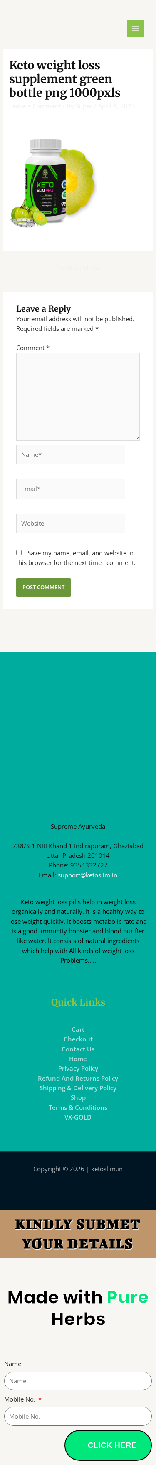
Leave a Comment (35, 106)
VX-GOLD (78, 1117)
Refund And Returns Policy (78, 1078)
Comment (33, 347)
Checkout (78, 1039)
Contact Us (78, 1049)
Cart (78, 1029)
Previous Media (78, 267)
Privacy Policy (78, 1068)
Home (78, 1058)
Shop (78, 1097)
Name (12, 1363)
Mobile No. (20, 1399)
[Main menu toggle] (135, 28)
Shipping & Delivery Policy (78, 1088)
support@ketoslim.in (87, 875)
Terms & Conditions (78, 1107)
